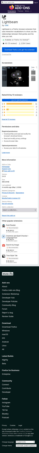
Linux (4, 345)
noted (21, 429)
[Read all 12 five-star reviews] (20, 104)
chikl (6, 25)
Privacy (4, 425)
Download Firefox (9, 327)
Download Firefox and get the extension (19, 50)
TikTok (5, 410)
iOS (3, 338)
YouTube (5, 406)
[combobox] (17, 2)
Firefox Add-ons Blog (11, 290)
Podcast (5, 417)
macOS (5, 334)
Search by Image (12, 245)
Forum (4, 309)
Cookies (12, 425)
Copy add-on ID (9, 171)
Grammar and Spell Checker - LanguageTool (17, 237)
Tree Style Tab (11, 256)
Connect (5, 384)
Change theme (7, 445)
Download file (6, 54)
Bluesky (5, 414)
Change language (8, 442)
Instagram (6, 402)
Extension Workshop (10, 294)
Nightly (5, 360)
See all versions (7, 203)
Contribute (6, 388)
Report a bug (7, 313)
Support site (6, 169)
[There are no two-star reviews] (20, 112)
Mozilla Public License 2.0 (11, 198)
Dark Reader (11, 225)
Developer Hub (8, 298)
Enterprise (6, 374)
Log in (36, 2)
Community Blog (9, 305)
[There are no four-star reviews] (20, 106)
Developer (6, 392)
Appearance (20, 193)
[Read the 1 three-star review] (20, 109)
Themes (20, 11)
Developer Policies (9, 301)
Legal (20, 425)
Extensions (12, 11)
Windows (6, 331)
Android (5, 342)
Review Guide (7, 316)
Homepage (6, 167)
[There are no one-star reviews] (20, 115)
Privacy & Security (8, 193)
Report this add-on (8, 215)
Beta (4, 363)
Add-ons (6, 283)
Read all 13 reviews (8, 119)
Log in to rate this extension (19, 100)
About (4, 286)
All (3, 349)
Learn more (6, 152)
